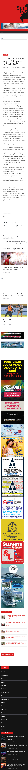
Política (3, 716)
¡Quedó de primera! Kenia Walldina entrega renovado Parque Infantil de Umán (15, 630)
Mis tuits (3, 658)
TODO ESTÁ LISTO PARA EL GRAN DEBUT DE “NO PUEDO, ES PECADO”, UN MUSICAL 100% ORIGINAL (17, 745)
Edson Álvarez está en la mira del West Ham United (13, 269)
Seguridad (4, 719)
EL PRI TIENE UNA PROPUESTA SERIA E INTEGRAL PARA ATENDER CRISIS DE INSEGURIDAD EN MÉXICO (16, 624)
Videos (3, 726)
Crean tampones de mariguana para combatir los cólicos (13, 237)
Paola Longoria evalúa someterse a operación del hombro (15, 243)
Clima (2, 679)
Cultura (3, 682)
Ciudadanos (4, 675)
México (3, 706)
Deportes (5, 54)
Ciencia (3, 672)
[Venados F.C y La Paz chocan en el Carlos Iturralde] (14, 305)
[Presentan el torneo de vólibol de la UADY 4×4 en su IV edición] (14, 279)
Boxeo (14, 67)
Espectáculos (5, 692)
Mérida (3, 702)
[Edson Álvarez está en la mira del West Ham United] (14, 253)
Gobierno (4, 696)
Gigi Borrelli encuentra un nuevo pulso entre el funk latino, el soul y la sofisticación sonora (16, 765)
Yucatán (3, 730)
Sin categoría (5, 723)
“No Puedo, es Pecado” (12, 758)
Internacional (5, 699)
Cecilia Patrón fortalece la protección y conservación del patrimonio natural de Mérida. (16, 643)
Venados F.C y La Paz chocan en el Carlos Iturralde (13, 321)
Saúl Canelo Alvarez (20, 67)
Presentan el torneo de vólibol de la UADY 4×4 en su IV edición (13, 295)
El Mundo (4, 689)
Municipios (4, 709)
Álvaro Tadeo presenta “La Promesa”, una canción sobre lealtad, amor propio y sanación (17, 738)
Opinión (3, 713)
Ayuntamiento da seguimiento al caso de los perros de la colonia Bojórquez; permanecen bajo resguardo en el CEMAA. (15, 617)
